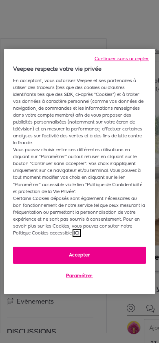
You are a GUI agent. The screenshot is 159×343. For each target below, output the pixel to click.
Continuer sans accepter (122, 58)
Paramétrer (79, 275)
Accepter (80, 255)
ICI (77, 233)
